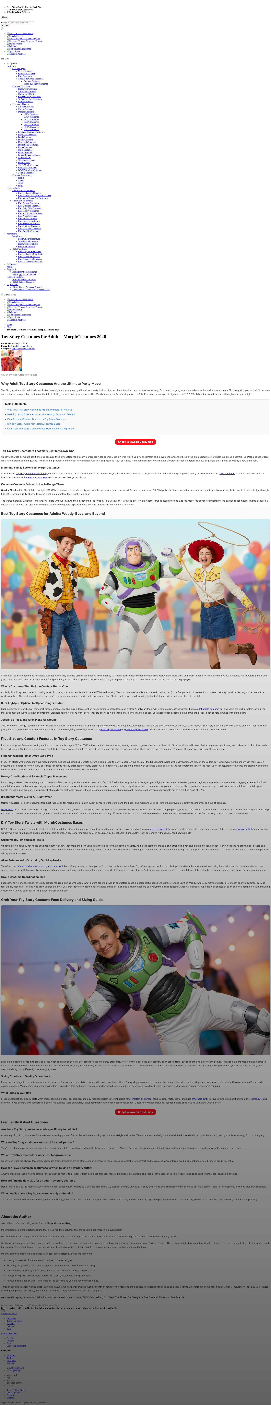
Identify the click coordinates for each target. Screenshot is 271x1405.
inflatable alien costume (29, 866)
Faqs (9, 1328)
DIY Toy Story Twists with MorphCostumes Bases (33, 423)
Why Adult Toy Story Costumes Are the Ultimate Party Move (39, 409)
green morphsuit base (136, 729)
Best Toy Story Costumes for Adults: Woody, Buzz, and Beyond (41, 414)
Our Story (11, 1338)
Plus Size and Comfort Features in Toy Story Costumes (36, 419)
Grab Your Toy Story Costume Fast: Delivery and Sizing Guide (40, 428)
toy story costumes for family (32, 473)
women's (42, 477)
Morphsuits (7, 809)
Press (9, 1343)
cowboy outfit (243, 829)
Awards (10, 1341)
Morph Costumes (9, 1333)
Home (9, 324)
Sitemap (10, 1398)
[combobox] (21, 22)
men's (29, 477)
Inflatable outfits (201, 1098)
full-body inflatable (110, 729)
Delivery (11, 1323)
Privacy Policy (13, 1392)
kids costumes (227, 473)
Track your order (14, 1321)
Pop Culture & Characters (23, 348)
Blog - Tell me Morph (16, 1346)
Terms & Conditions (16, 1390)
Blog (9, 327)
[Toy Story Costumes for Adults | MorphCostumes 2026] (11, 370)
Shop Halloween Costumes (135, 441)
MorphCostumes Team (21, 346)
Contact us (11, 1318)
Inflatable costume (209, 709)
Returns (10, 1326)
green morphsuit (159, 829)
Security (10, 1395)
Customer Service (9, 1313)
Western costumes (141, 1098)
